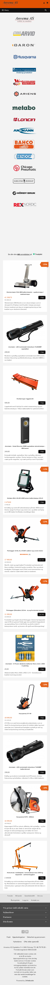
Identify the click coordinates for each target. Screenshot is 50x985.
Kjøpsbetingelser (19, 937)
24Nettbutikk (29, 981)
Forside (10, 896)
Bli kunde (18, 896)
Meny (6, 10)
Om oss (40, 896)
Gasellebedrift (30, 896)
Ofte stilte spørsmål (31, 942)
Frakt (8, 937)
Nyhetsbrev (17, 942)
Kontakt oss (35, 900)
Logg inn (25, 900)
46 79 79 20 (41, 947)
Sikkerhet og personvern (36, 937)
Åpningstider (15, 900)
